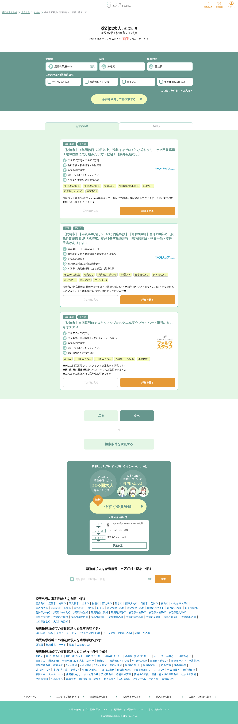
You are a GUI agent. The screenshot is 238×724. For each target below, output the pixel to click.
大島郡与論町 (60, 621)
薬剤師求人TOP (9, 12)
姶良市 (100, 608)
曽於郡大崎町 (43, 612)
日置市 (144, 603)
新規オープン (178, 660)
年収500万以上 (54, 656)
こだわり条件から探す (200, 696)
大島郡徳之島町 (134, 617)
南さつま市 (42, 608)
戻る (101, 415)
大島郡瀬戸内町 (79, 617)
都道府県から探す (99, 696)
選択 (92, 66)
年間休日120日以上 (174, 81)
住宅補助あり (73, 674)
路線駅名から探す (132, 696)
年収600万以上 (60, 81)
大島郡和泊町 (188, 617)
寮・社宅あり (91, 674)
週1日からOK (43, 670)
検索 (163, 579)
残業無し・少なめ (99, 81)
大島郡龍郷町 (98, 617)
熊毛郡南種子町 (157, 612)
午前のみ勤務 (89, 670)
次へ (137, 415)
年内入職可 (116, 665)
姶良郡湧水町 (192, 608)
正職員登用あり (142, 670)
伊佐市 (90, 608)
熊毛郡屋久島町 (177, 612)
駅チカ (90, 660)
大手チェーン (55, 674)
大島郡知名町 (43, 621)
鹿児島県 (25, 12)
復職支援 (71, 679)
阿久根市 (74, 603)
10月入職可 (100, 665)
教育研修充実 (123, 674)
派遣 (71, 644)
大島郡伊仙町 (171, 617)
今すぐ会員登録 (118, 506)
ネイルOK (158, 670)
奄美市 (67, 608)
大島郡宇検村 (60, 617)
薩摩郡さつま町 (155, 608)
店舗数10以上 (132, 665)
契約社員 (51, 644)
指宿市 (95, 603)
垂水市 (118, 603)
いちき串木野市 (179, 603)
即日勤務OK (123, 670)
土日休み (132, 81)
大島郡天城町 (153, 617)
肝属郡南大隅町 (99, 612)
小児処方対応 (60, 670)
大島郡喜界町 (116, 617)
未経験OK (124, 679)
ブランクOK (139, 679)
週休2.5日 (53, 660)
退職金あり (185, 656)
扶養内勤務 (180, 665)
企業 (137, 633)
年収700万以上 (94, 656)
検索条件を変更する (119, 444)
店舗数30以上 (150, 665)
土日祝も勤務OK (159, 660)
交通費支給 (42, 679)
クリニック (62, 633)
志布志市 (56, 608)
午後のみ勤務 (107, 670)
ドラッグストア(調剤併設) (85, 633)
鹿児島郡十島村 (135, 608)
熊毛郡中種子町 (137, 612)
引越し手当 (57, 679)
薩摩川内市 (131, 603)
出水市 (85, 603)
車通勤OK (194, 660)
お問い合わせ (74, 709)
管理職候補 (189, 670)
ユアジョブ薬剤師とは (67, 696)
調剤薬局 (40, 633)
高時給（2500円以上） (138, 656)
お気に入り (92, 210)
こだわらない (84, 644)
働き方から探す (164, 696)
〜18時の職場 (139, 660)
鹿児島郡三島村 (115, 608)
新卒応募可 (110, 679)
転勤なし (102, 660)
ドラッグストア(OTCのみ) (117, 633)
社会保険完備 (188, 674)
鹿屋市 (52, 603)
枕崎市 (37, 12)
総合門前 (166, 665)
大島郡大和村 (43, 617)
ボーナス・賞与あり (165, 656)
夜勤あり (58, 665)
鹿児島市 (40, 603)
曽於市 (154, 603)
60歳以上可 (168, 679)
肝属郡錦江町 (80, 612)
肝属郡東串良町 (61, 612)
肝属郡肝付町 (118, 612)
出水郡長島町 (174, 608)
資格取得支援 (141, 674)
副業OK (75, 670)
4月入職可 (85, 665)
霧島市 (164, 603)
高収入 (39, 656)
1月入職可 (71, 665)
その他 (146, 633)
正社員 (39, 644)
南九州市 (79, 608)
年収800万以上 (113, 656)
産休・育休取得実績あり (165, 674)
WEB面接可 (173, 670)
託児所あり (107, 674)
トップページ (30, 696)
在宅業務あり (43, 665)
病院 (50, 633)
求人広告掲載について (159, 709)
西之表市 (107, 603)
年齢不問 (154, 679)
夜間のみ (40, 674)
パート (62, 644)
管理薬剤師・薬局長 (90, 679)
